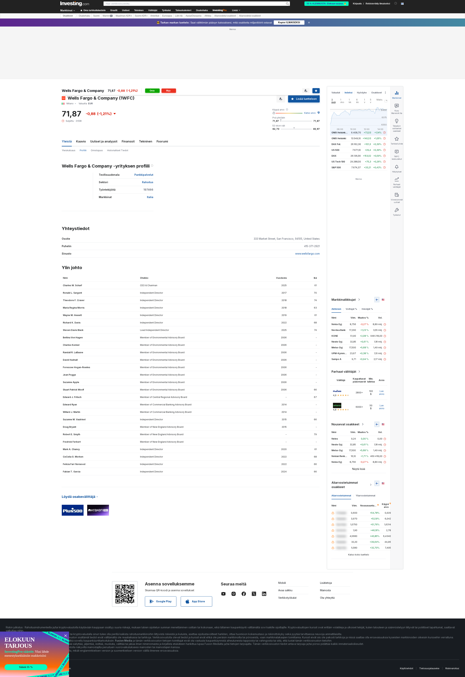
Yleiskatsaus (68, 150)
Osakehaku (202, 10)
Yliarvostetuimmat (365, 495)
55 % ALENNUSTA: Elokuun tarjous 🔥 (326, 3)
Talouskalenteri (183, 10)
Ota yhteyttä (327, 597)
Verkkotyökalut (287, 597)
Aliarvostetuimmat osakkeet (344, 485)
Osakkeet (68, 16)
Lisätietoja (326, 582)
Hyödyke (362, 92)
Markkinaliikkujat (343, 299)
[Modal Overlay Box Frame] (34, 654)
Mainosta (325, 590)
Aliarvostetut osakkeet (225, 16)
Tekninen (145, 141)
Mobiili (282, 582)
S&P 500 (336, 167)
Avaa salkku (285, 590)
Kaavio (81, 141)
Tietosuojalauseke (429, 668)
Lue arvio (381, 392)
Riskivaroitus (452, 668)
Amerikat (154, 16)
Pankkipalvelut (143, 174)
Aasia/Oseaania (193, 16)
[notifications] (396, 3)
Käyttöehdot (406, 668)
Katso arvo (310, 113)
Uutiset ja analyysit (103, 141)
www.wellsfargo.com (307, 253)
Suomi (96, 16)
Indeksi (348, 92)
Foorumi (162, 141)
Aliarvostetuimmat (341, 495)
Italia (150, 197)
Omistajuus (97, 150)
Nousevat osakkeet (345, 424)
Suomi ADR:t (141, 16)
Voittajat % (351, 309)
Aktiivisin (336, 309)
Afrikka (208, 16)
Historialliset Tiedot (117, 150)
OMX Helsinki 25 (340, 132)
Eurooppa (167, 16)
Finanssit (128, 141)
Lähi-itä (179, 16)
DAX (333, 155)
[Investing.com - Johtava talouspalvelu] (74, 3)
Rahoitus (147, 182)
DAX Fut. (336, 144)
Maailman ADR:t (124, 16)
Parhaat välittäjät (343, 371)
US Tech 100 (338, 161)
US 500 (335, 150)
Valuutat (335, 92)
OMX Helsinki (338, 138)
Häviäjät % (367, 309)
